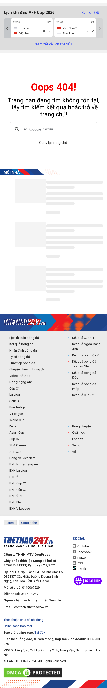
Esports (77, 439)
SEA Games (17, 445)
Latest (10, 522)
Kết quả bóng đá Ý (85, 355)
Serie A (14, 401)
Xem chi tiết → (92, 12)
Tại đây (40, 632)
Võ (74, 452)
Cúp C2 (14, 439)
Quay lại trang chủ (53, 143)
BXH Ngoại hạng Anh (24, 464)
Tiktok (81, 569)
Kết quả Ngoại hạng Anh (86, 346)
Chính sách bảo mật (18, 626)
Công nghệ (29, 522)
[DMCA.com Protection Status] (34, 672)
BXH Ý (13, 477)
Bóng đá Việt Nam (22, 458)
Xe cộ (76, 445)
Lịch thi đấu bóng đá (24, 338)
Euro (12, 426)
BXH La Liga (18, 470)
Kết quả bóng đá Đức (84, 375)
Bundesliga (17, 407)
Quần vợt (78, 432)
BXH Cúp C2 (18, 489)
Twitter (81, 557)
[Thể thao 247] (25, 322)
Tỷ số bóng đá (19, 357)
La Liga (14, 394)
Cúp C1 (14, 388)
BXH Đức (15, 496)
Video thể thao (19, 376)
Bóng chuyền (81, 426)
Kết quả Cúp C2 (83, 395)
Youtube (82, 546)
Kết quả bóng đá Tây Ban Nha (84, 364)
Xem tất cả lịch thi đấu (53, 44)
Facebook (84, 552)
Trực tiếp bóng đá (22, 363)
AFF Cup (15, 452)
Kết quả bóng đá (21, 344)
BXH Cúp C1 (18, 483)
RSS (79, 563)
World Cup (17, 420)
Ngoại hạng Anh (21, 382)
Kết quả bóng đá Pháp (84, 386)
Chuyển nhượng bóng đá (27, 369)
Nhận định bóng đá (23, 350)
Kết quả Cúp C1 (83, 338)
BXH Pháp (16, 502)
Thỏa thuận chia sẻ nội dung (24, 620)
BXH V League (19, 508)
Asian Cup (16, 432)
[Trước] (7, 28)
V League (16, 414)
